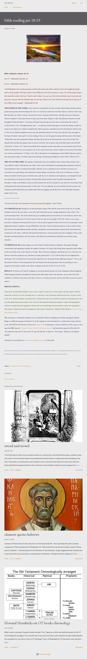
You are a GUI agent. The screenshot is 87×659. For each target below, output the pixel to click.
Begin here (40, 325)
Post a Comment (9, 379)
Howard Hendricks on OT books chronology (37, 622)
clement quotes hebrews (21, 534)
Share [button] (79, 366)
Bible (14, 366)
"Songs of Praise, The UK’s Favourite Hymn (36, 328)
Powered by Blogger (44, 654)
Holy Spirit (20, 366)
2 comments (14, 647)
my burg (8, 3)
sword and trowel (16, 445)
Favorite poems (17, 7)
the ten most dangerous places (34, 340)
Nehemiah (27, 366)
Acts (10, 366)
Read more (79, 470)
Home (6, 7)
